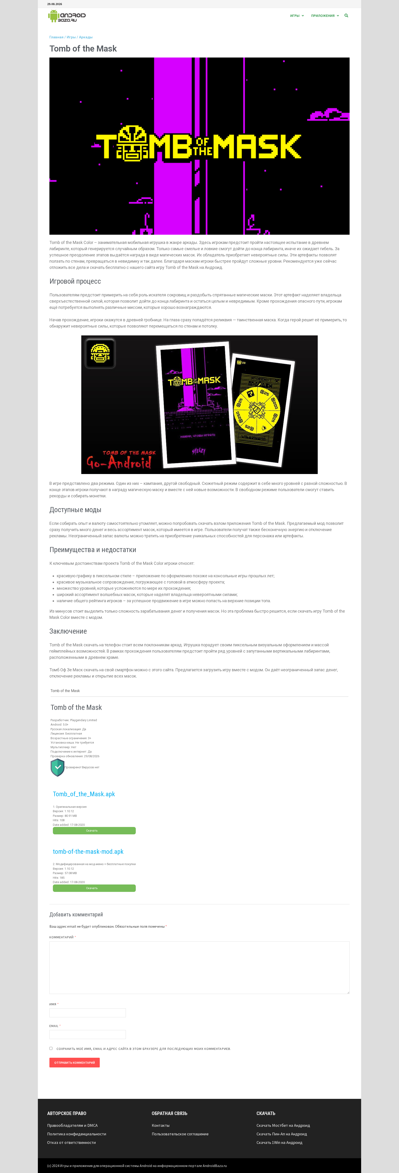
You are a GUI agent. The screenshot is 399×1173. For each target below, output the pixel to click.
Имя (54, 1004)
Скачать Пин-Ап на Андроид (282, 1134)
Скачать (92, 830)
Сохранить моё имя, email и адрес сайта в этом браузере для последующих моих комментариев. (144, 1049)
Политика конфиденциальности (76, 1134)
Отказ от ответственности (71, 1142)
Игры (294, 15)
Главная (56, 37)
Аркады (86, 37)
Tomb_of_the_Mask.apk (84, 794)
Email (55, 1026)
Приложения (323, 15)
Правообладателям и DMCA (72, 1125)
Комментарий (62, 937)
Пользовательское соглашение (180, 1134)
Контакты (160, 1125)
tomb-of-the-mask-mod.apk (88, 851)
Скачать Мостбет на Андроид (283, 1125)
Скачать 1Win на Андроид (279, 1142)
